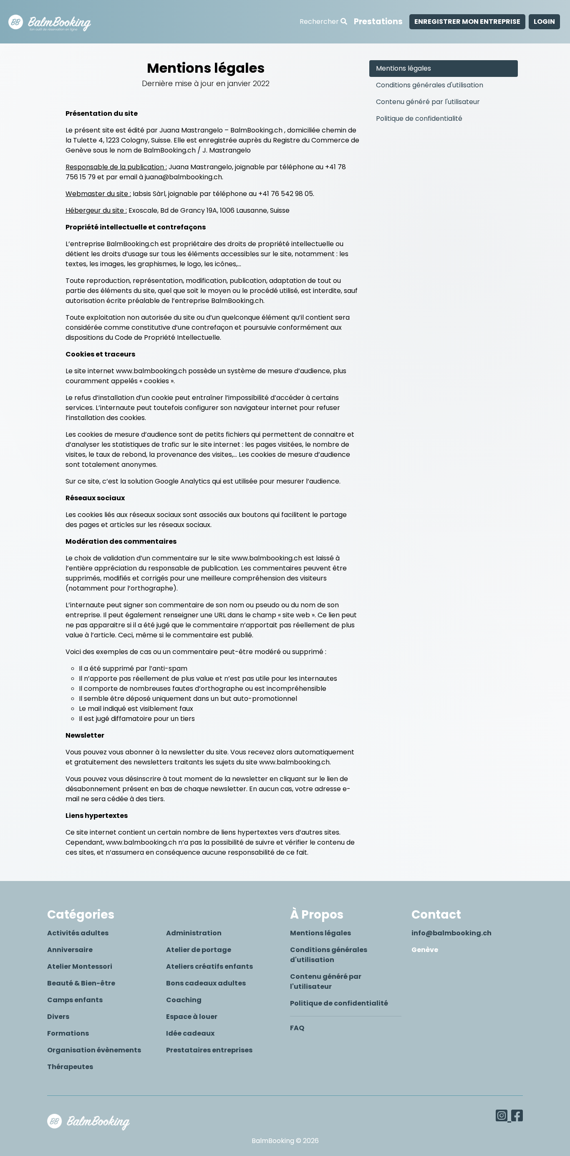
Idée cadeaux (190, 1033)
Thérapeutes (70, 1067)
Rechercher (320, 21)
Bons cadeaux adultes (206, 983)
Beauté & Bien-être (81, 983)
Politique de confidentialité (419, 118)
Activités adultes (77, 933)
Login (544, 21)
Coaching (184, 1000)
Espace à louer (191, 1016)
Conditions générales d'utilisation (429, 85)
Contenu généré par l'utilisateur (428, 102)
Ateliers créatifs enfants (209, 966)
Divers (58, 1016)
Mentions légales (403, 68)
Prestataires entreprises (209, 1050)
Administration (194, 933)
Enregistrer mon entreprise (467, 21)
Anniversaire (70, 950)
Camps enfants (75, 1000)
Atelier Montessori (79, 966)
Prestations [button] (378, 21)
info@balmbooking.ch (451, 933)
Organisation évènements (94, 1050)
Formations (68, 1033)
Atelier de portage (198, 950)
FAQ (297, 1028)
